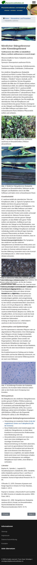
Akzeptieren (5, 293)
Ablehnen (15, 293)
